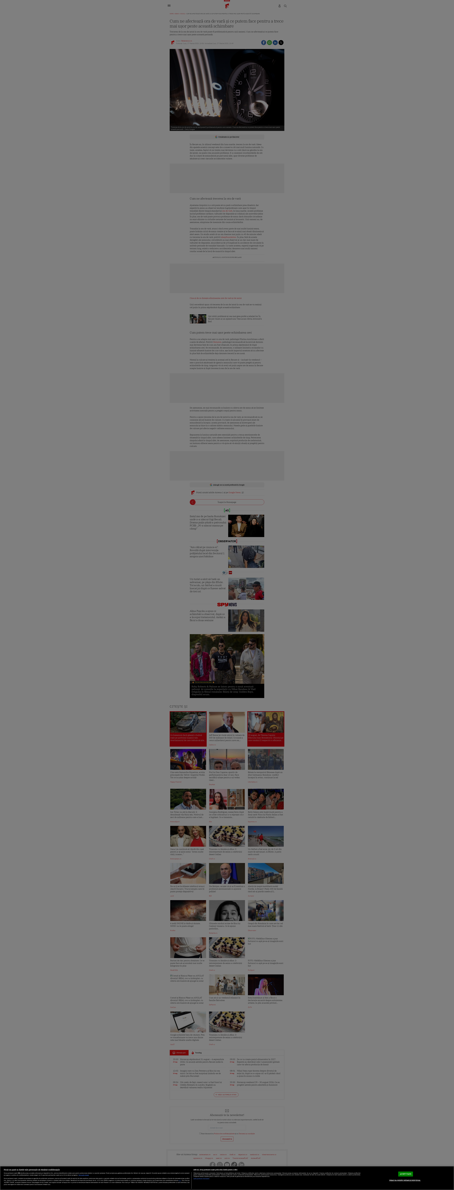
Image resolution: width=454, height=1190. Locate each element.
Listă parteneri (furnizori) (201, 1178)
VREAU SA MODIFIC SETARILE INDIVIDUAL (405, 1180)
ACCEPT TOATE (405, 1174)
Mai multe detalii (84, 1175)
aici (180, 1180)
